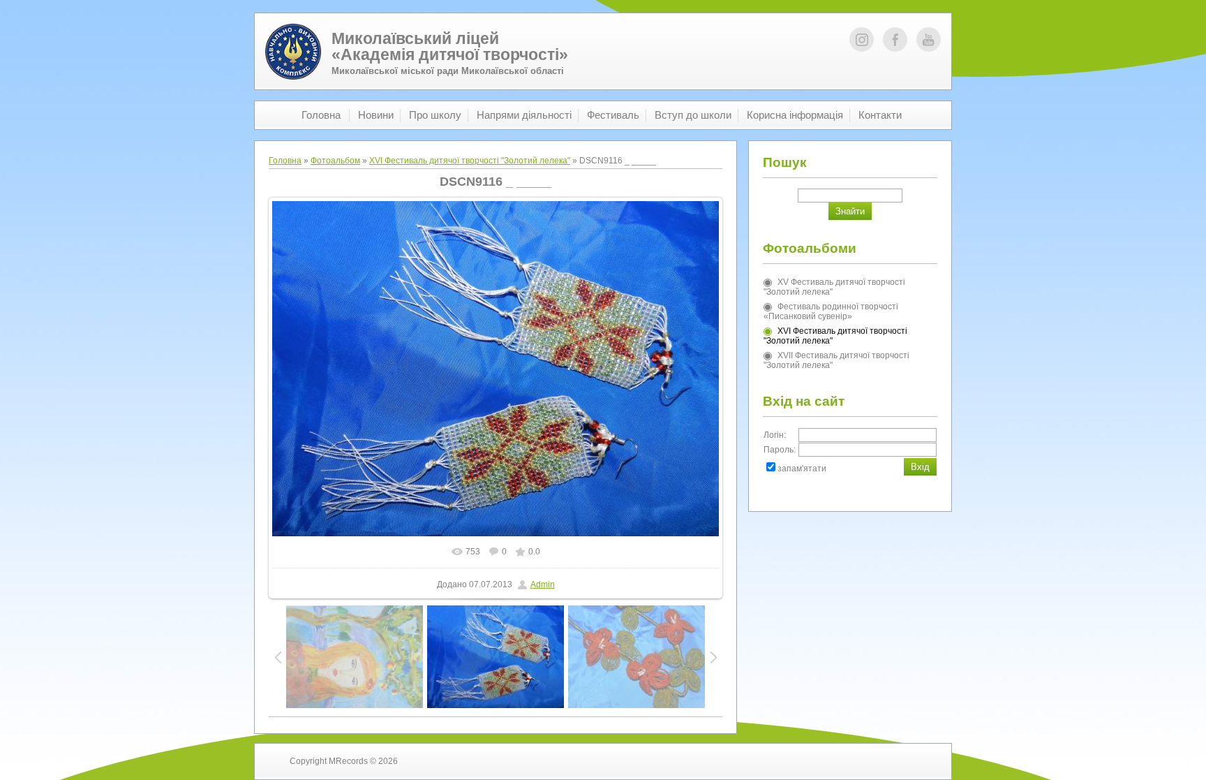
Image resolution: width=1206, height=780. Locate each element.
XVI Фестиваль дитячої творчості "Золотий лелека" (469, 160)
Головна (285, 160)
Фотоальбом (335, 160)
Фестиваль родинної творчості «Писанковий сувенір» (831, 311)
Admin (542, 584)
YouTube (928, 39)
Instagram (861, 39)
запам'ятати (801, 468)
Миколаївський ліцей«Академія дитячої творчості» (450, 46)
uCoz (906, 761)
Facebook (895, 39)
